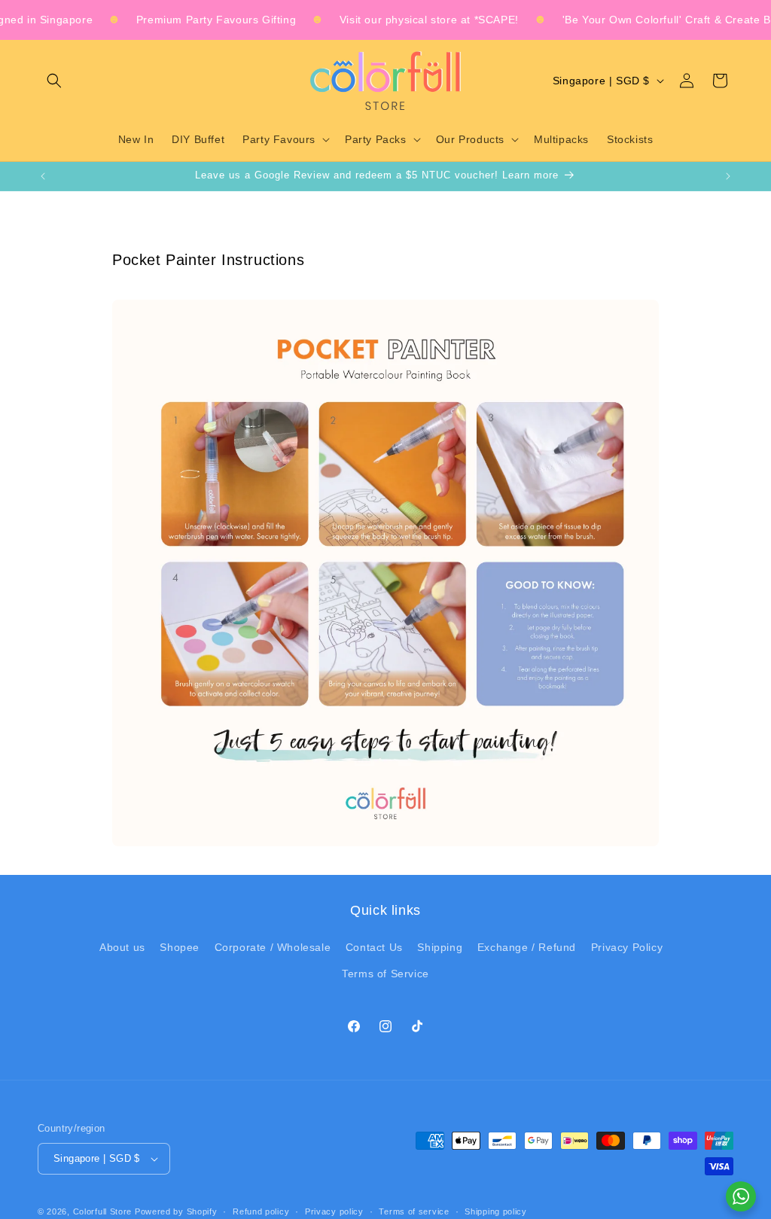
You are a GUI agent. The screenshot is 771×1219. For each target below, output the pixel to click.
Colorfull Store (103, 1211)
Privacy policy (334, 1211)
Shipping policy (496, 1211)
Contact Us (374, 947)
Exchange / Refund (526, 947)
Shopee (180, 947)
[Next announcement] (728, 176)
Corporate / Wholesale (273, 947)
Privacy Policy (627, 947)
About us (122, 947)
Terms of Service (385, 974)
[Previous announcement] (42, 176)
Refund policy (261, 1211)
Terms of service (414, 1211)
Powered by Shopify (176, 1211)
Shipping (439, 947)
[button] (54, 80)
